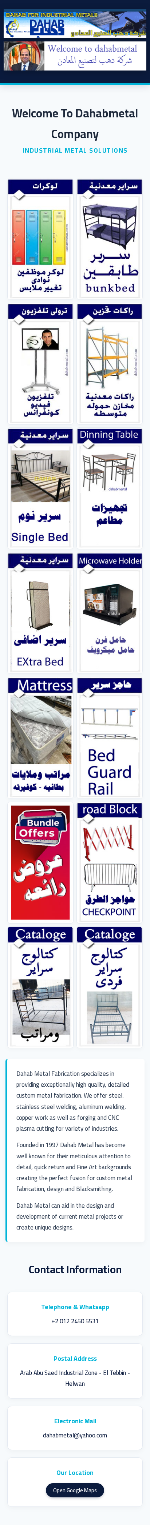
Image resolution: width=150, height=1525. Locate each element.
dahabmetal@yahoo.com (75, 1435)
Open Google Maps (75, 1490)
